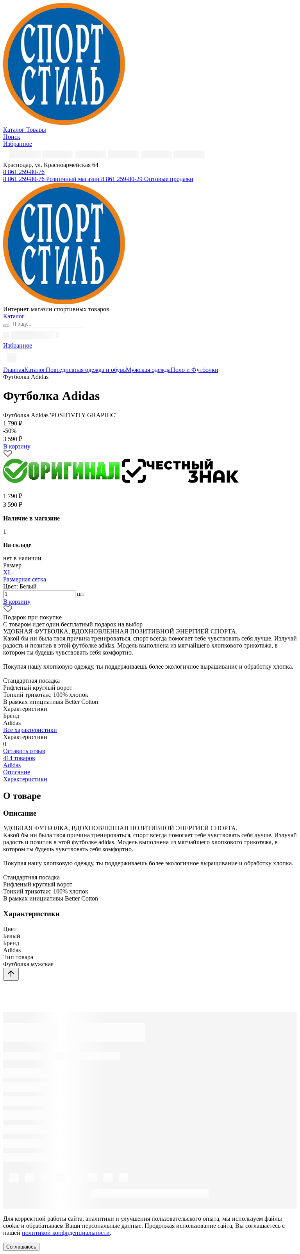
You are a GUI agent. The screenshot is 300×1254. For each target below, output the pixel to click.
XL (7, 572)
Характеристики (25, 779)
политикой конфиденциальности (66, 1232)
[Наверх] (11, 974)
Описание (16, 772)
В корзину (16, 601)
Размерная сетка (24, 579)
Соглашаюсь (21, 1247)
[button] (24, 172)
